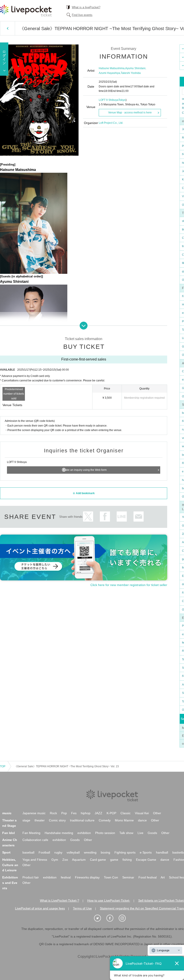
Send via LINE (122, 516)
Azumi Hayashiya (109, 73)
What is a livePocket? (86, 7)
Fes (74, 813)
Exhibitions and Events (10, 883)
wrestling (90, 852)
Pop (64, 813)
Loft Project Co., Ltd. (111, 122)
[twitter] (100, 918)
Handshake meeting (59, 833)
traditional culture (82, 820)
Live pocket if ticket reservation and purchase (26, 10)
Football (44, 852)
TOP (2, 766)
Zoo (65, 859)
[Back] (7, 28)
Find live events (82, 15)
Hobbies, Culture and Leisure (10, 865)
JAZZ (98, 813)
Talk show (126, 833)
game (114, 859)
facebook (105, 516)
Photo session (105, 833)
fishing (127, 859)
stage (26, 820)
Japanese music (34, 813)
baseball (28, 852)
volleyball (73, 852)
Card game (98, 859)
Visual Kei (142, 813)
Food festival (147, 877)
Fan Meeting (31, 833)
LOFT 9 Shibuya (108, 100)
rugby (58, 852)
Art (163, 877)
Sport (6, 852)
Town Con (111, 877)
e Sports (146, 852)
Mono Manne (124, 820)
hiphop (85, 813)
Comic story (57, 820)
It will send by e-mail (139, 516)
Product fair (30, 877)
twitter (88, 516)
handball (162, 852)
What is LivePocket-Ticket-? (59, 900)
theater (40, 820)
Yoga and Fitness (34, 859)
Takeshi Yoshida (131, 73)
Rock (53, 813)
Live (140, 833)
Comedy (105, 820)
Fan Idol (8, 833)
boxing (105, 852)
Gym (54, 859)
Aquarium (79, 859)
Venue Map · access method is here (130, 112)
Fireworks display (87, 877)
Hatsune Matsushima (112, 68)
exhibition (84, 833)
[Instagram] (124, 918)
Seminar (128, 877)
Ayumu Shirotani (135, 68)
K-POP (111, 813)
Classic (125, 813)
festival (66, 877)
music (6, 813)
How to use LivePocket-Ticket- (108, 900)
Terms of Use (82, 908)
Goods (152, 833)
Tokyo (122, 100)
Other (157, 813)
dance (142, 820)
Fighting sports (125, 852)
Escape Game (146, 859)
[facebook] (112, 918)
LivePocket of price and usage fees (40, 908)
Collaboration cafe (35, 840)
